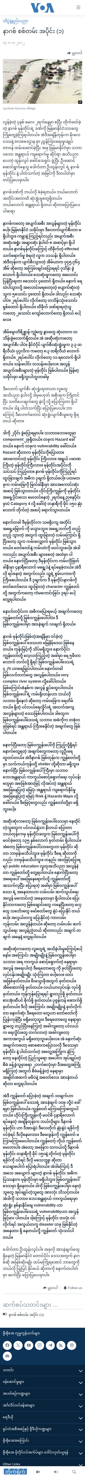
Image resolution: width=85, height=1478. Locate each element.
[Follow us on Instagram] (39, 1345)
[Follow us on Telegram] (50, 1345)
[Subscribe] (7, 1356)
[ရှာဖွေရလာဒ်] (74, 1472)
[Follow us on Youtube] (28, 1345)
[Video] (38, 1472)
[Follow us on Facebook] (7, 1345)
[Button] (74, 53)
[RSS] (60, 1345)
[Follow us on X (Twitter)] (17, 1345)
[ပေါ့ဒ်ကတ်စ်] (71, 1345)
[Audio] (56, 1472)
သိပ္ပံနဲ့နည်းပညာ (15, 21)
